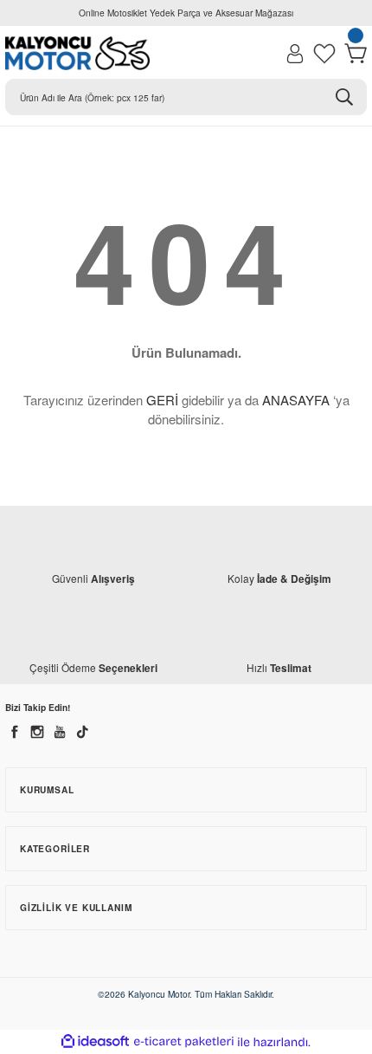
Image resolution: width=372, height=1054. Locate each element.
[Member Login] (295, 53)
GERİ (162, 400)
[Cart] (355, 53)
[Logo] (77, 53)
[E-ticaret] (183, 1042)
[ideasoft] (95, 1042)
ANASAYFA (296, 400)
